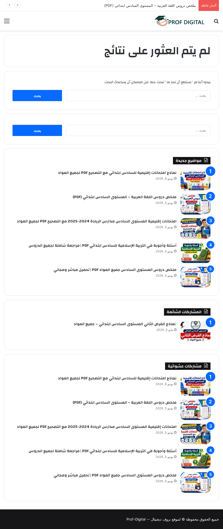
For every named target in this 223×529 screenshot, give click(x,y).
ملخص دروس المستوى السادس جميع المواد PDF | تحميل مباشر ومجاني (115, 269)
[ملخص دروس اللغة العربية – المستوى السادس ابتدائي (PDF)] (195, 204)
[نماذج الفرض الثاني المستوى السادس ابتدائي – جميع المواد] (195, 331)
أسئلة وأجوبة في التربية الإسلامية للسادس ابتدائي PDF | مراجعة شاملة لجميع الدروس (102, 245)
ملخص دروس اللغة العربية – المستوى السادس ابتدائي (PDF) (124, 197)
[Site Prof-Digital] (179, 21)
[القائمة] (7, 23)
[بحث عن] (216, 23)
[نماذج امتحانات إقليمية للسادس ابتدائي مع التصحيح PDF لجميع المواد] (195, 180)
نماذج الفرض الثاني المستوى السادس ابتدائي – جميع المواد (125, 324)
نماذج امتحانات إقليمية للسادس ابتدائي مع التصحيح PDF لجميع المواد (117, 172)
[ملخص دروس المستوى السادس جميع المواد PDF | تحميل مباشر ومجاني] (195, 277)
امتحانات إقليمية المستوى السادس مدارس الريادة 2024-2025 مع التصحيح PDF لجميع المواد (96, 221)
